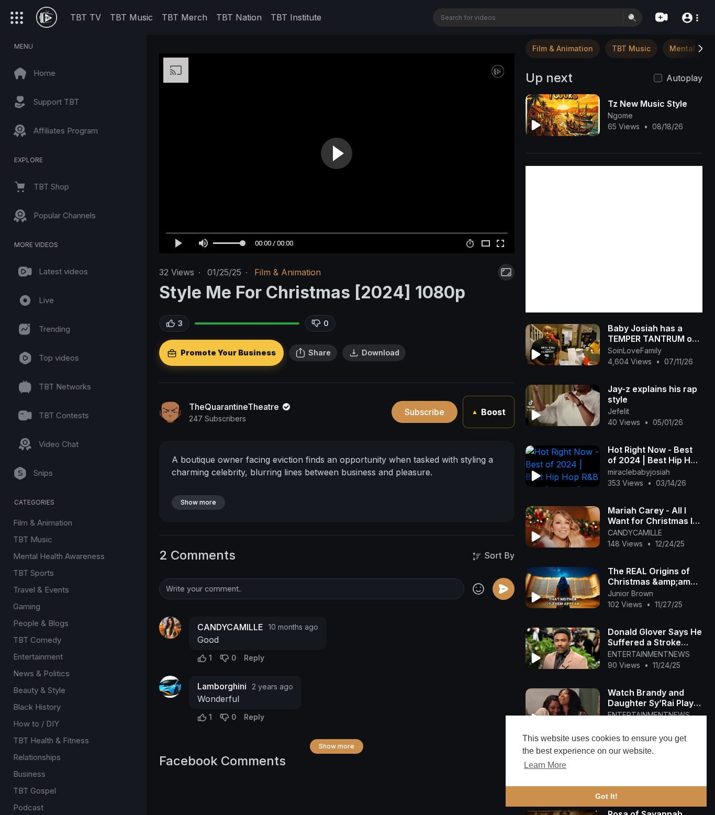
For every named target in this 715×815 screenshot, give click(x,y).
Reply (254, 657)
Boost (489, 412)
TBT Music (131, 17)
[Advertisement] (614, 239)
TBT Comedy (37, 640)
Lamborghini (222, 686)
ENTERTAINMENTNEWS (649, 654)
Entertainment (38, 657)
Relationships (37, 757)
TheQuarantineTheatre (235, 406)
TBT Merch (184, 17)
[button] (690, 17)
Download (380, 352)
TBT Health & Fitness (51, 740)
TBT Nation (239, 17)
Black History (37, 707)
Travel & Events (41, 590)
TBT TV (85, 17)
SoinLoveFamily (635, 350)
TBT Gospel (34, 791)
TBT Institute (296, 17)
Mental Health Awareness (59, 556)
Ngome (620, 115)
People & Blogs (41, 623)
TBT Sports (33, 573)
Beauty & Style (39, 690)
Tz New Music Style (647, 103)
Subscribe (424, 412)
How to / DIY (36, 724)
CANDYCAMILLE (230, 627)
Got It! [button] (606, 796)
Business (29, 774)
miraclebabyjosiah (639, 471)
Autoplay (684, 78)
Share (319, 352)
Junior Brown (630, 593)
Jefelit (618, 411)
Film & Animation (42, 523)
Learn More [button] (545, 765)
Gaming (26, 606)
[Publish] (504, 589)
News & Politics (41, 673)
